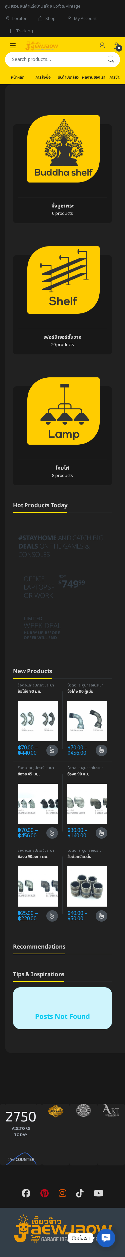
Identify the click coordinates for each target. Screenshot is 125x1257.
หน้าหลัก (17, 77)
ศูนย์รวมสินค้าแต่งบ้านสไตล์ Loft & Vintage (43, 6)
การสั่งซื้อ (42, 77)
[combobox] (53, 59)
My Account (85, 18)
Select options (49, 750)
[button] (106, 1238)
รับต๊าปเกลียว (68, 77)
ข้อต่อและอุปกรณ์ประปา (36, 685)
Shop (50, 18)
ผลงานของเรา (93, 77)
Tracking (24, 31)
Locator (19, 18)
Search (110, 59)
